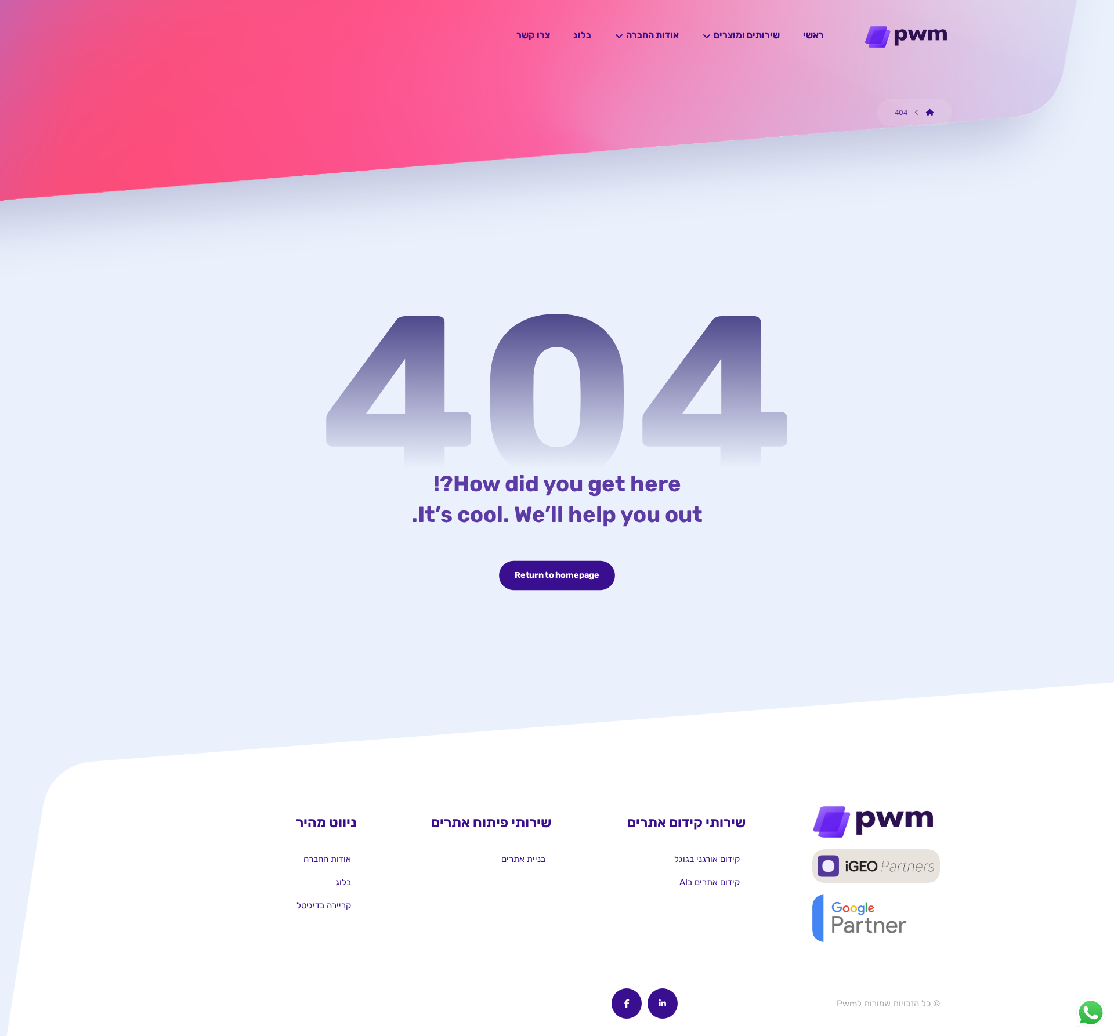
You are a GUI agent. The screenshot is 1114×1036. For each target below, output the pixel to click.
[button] (663, 1003)
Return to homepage (557, 575)
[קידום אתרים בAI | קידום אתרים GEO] (908, 37)
